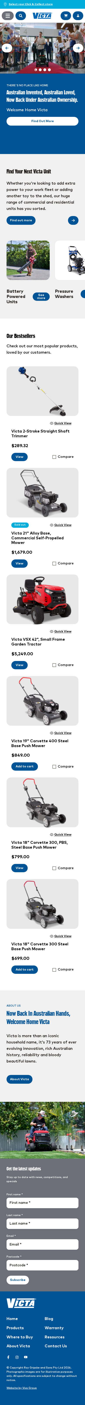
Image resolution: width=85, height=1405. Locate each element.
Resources (55, 1337)
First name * (15, 1194)
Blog (49, 1319)
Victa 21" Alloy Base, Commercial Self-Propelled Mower (37, 538)
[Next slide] (78, 48)
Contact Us (56, 1346)
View (19, 457)
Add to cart (25, 766)
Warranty (54, 1328)
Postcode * (14, 1257)
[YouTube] (25, 1357)
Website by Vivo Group (22, 1388)
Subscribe (18, 1280)
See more (41, 297)
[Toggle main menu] (8, 15)
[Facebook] (8, 1357)
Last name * (15, 1215)
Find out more (21, 220)
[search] (20, 15)
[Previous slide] (7, 48)
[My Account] (78, 15)
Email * (11, 1236)
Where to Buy (20, 1337)
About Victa (19, 1079)
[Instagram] (17, 1357)
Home (12, 1319)
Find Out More (42, 121)
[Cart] (66, 15)
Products (15, 1328)
